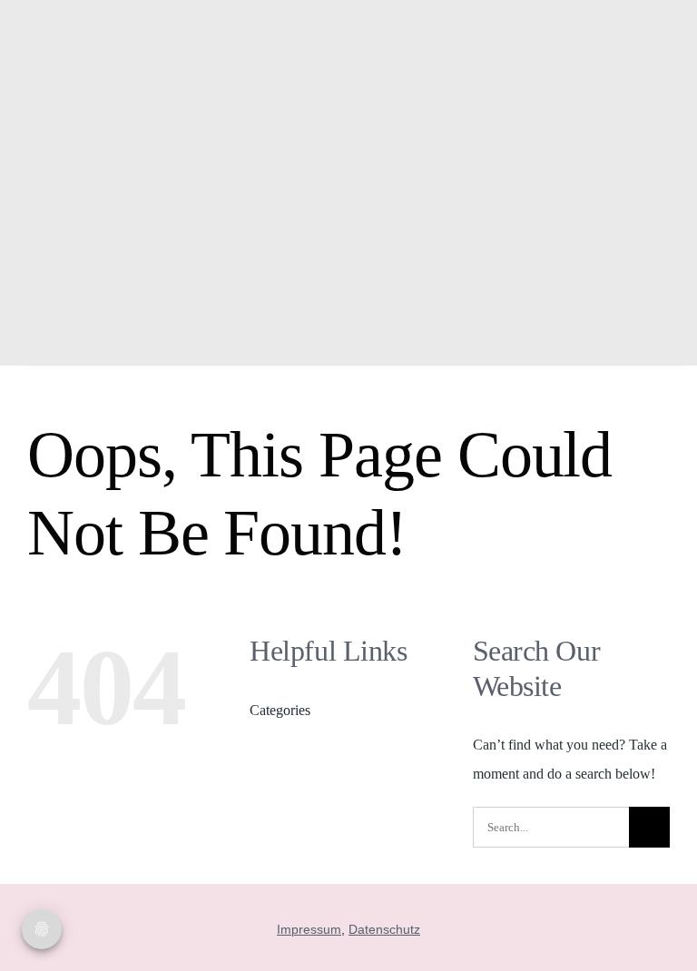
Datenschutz (384, 929)
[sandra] (148, 20)
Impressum (309, 929)
